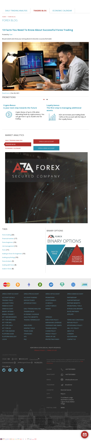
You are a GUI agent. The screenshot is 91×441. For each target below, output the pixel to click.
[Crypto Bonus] (8, 116)
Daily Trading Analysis (13, 140)
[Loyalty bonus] (52, 119)
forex (4, 250)
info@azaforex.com (70, 380)
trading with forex (8, 265)
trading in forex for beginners (12, 254)
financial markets (8, 239)
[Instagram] (16, 370)
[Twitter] (4, 370)
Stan (10, 34)
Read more (6, 93)
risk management (8, 246)
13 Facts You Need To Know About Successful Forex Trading (37, 29)
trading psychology (8, 257)
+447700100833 (70, 369)
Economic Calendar (13, 148)
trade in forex (6, 269)
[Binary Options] (65, 249)
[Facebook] (10, 370)
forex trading (6, 235)
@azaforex (68, 385)
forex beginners (7, 242)
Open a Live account (46, 142)
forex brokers (7, 261)
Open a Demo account (46, 148)
